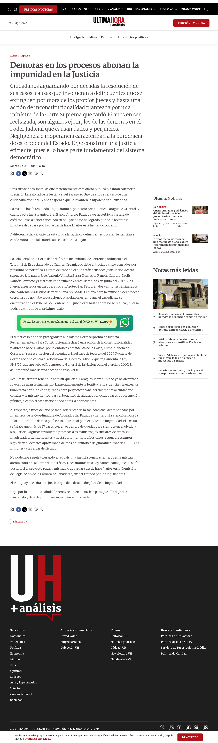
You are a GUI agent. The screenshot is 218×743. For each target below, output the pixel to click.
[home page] (109, 23)
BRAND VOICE (191, 9)
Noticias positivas (135, 37)
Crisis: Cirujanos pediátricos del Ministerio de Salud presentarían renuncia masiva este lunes (170, 215)
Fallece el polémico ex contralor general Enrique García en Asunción (180, 328)
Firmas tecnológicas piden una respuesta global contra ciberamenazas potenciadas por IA (171, 243)
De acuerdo (190, 737)
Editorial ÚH (110, 37)
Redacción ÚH (182, 224)
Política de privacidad (37, 738)
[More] (103, 9)
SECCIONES (92, 9)
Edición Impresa (20, 55)
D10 (129, 9)
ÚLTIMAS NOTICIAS (38, 9)
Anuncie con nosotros (76, 630)
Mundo (157, 235)
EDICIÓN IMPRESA (191, 23)
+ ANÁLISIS (115, 9)
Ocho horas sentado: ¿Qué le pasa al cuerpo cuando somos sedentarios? (180, 372)
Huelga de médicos (84, 37)
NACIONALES (71, 9)
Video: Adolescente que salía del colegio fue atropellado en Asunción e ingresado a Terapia (182, 358)
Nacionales (159, 207)
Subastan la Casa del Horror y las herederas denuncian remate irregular (182, 316)
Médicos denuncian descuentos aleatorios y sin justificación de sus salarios (179, 342)
